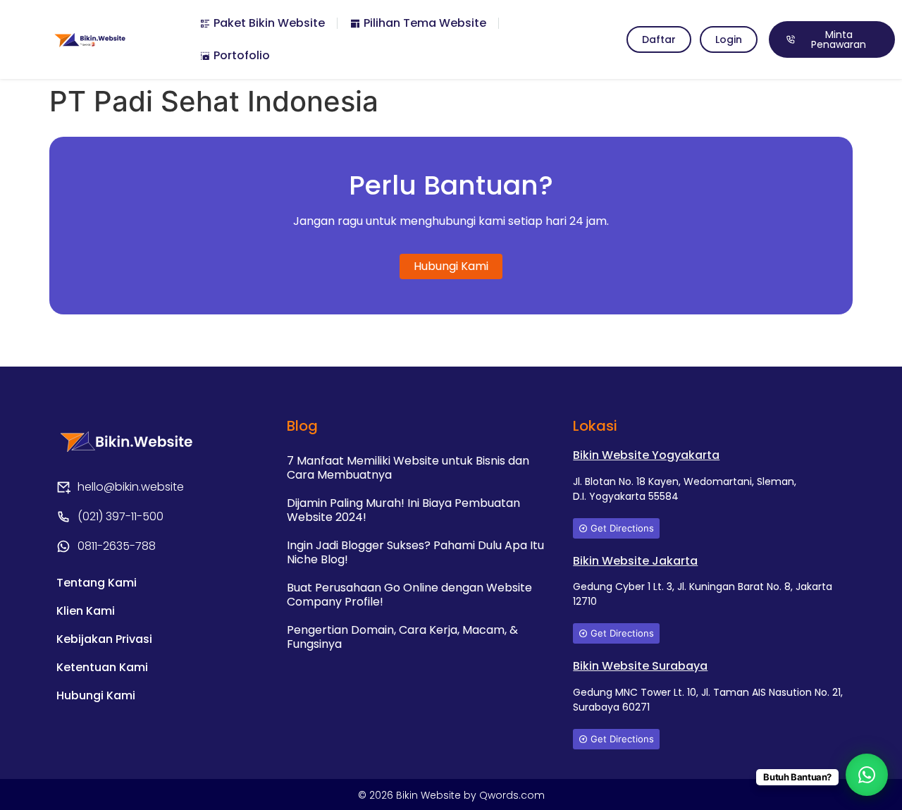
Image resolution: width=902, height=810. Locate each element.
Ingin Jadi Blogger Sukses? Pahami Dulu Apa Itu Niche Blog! (415, 552)
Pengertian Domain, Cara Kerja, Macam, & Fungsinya (402, 637)
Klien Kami (85, 611)
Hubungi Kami (95, 695)
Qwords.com (512, 795)
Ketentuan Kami (102, 667)
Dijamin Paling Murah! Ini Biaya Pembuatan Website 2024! (403, 510)
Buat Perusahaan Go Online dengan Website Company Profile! (409, 594)
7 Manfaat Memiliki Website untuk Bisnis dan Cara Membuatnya (408, 468)
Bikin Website (430, 795)
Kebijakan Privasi (104, 639)
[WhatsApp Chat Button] (867, 775)
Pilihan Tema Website (423, 23)
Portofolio (240, 55)
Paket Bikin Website (268, 23)
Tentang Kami (96, 583)
